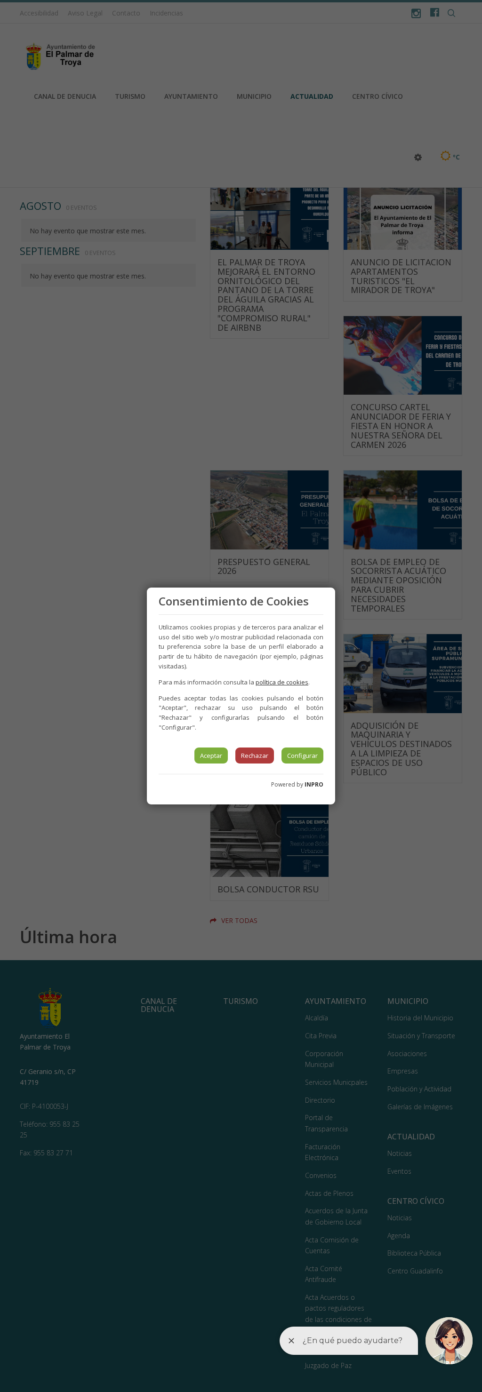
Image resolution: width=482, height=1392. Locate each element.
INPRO (314, 784)
